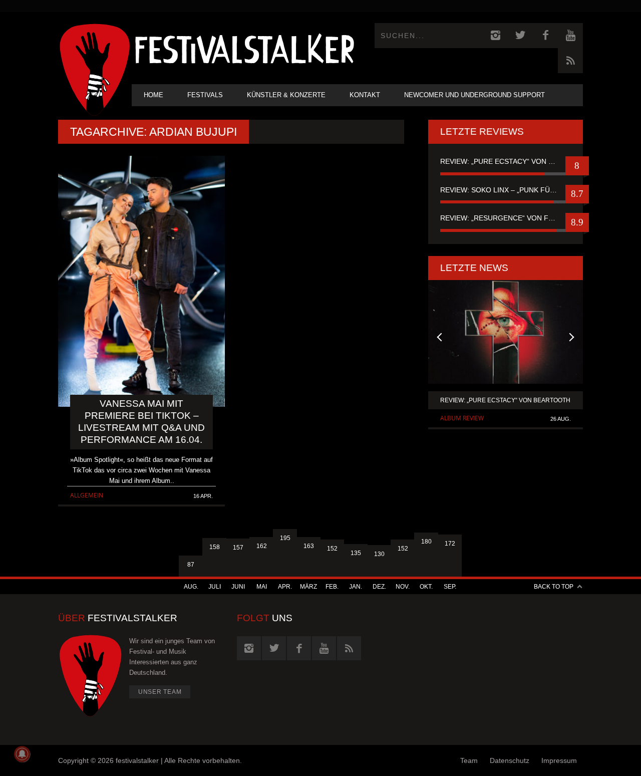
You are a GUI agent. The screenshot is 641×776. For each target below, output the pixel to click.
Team (469, 760)
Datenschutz (509, 760)
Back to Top (553, 586)
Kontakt (365, 95)
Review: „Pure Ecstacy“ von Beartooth (505, 161)
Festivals (205, 95)
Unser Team (160, 691)
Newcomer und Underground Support (474, 95)
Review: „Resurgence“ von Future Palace (505, 218)
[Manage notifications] (22, 754)
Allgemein (86, 495)
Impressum (559, 760)
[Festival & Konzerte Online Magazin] (244, 48)
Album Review (462, 418)
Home (153, 95)
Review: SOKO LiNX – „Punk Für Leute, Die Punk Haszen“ (505, 190)
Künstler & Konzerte (286, 95)
